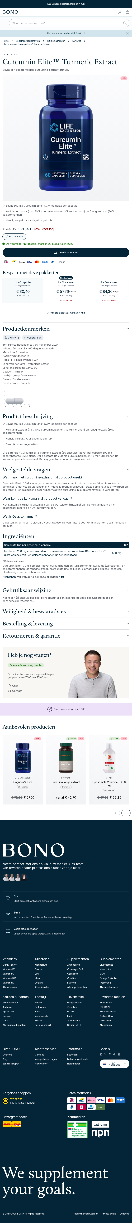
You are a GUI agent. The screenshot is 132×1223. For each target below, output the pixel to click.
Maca (5, 1020)
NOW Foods (106, 1002)
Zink (37, 973)
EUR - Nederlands (112, 1063)
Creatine (71, 978)
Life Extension (11, 54)
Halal (37, 1011)
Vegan (38, 1002)
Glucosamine (106, 964)
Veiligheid (124, 1213)
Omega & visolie (108, 978)
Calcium (39, 969)
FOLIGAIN (105, 1007)
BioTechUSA (106, 1016)
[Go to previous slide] (115, 813)
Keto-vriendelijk (43, 1025)
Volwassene (73, 1020)
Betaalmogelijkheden (78, 1059)
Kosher (38, 1020)
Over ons (7, 1054)
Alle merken (106, 1025)
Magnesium (41, 964)
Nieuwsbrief (41, 1063)
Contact (15, 690)
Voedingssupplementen (28, 40)
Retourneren (73, 1063)
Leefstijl (40, 996)
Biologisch (40, 1007)
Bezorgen (72, 1054)
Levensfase (75, 996)
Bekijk (80, 33)
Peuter (70, 1011)
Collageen (72, 973)
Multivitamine (10, 964)
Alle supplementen (77, 987)
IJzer (37, 978)
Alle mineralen (42, 987)
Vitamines (10, 959)
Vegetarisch (41, 1016)
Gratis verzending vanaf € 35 (68, 3)
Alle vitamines (10, 987)
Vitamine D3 (9, 969)
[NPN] (100, 1130)
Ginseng (7, 1016)
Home (6, 40)
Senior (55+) (74, 1025)
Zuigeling (72, 1007)
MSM (102, 973)
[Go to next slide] (126, 813)
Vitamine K (8, 982)
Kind (69, 1016)
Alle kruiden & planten (14, 1025)
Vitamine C (8, 973)
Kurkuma (76, 40)
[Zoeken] (125, 23)
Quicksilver (105, 1020)
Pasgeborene (74, 1002)
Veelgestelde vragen (46, 1059)
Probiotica (105, 982)
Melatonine (105, 969)
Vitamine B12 (9, 978)
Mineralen (42, 959)
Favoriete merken (112, 996)
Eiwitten (71, 982)
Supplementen (78, 959)
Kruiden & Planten (56, 40)
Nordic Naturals (108, 1011)
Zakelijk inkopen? (12, 1063)
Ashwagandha (10, 1002)
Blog (5, 1059)
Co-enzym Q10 (75, 969)
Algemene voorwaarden (86, 1213)
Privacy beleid (109, 1213)
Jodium (39, 982)
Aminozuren (73, 964)
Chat (15, 685)
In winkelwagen (69, 252)
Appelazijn (8, 1011)
